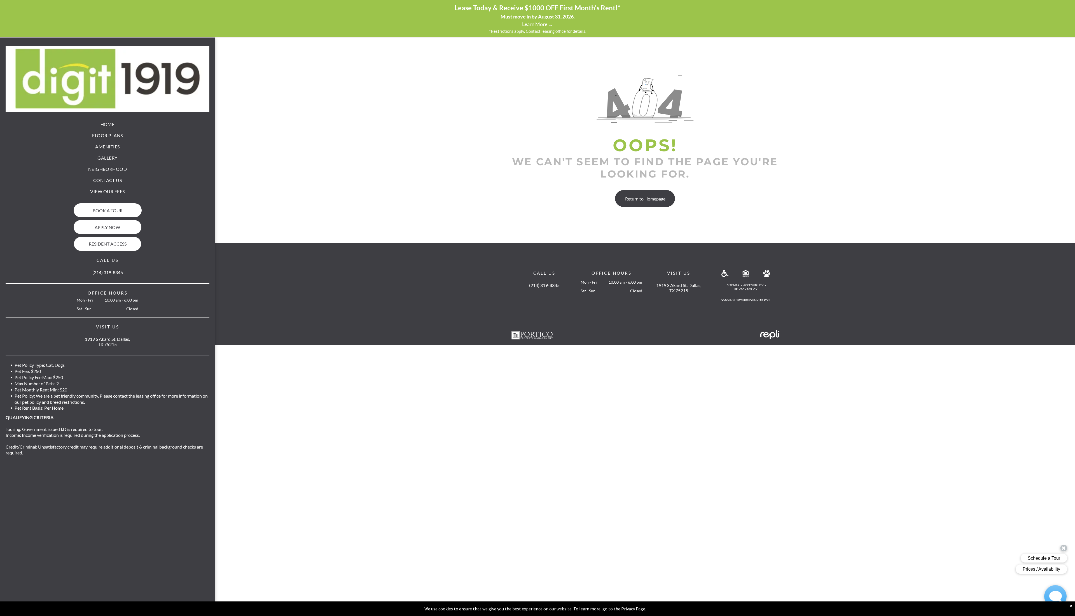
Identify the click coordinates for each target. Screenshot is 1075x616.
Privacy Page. (633, 609)
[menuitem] (107, 124)
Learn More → (537, 24)
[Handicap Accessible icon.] (724, 275)
